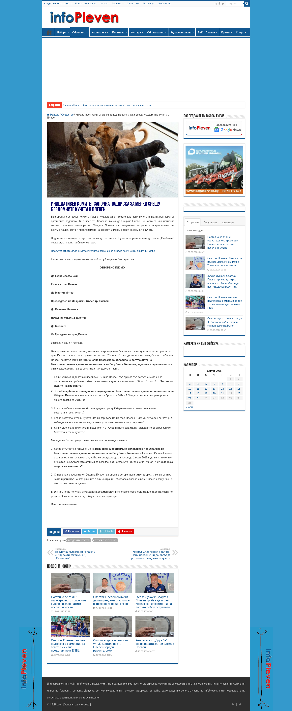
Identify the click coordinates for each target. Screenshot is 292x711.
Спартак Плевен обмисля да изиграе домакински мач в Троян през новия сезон (107, 104)
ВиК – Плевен (206, 32)
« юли (189, 407)
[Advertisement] (146, 68)
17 (189, 393)
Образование (155, 32)
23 (238, 393)
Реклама (116, 3)
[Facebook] (219, 3)
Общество (78, 32)
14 (222, 388)
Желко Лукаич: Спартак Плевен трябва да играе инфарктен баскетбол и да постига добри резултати (153, 602)
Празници (148, 3)
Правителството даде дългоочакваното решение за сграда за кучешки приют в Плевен (103, 250)
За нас (104, 3)
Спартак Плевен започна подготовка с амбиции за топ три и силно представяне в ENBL (68, 645)
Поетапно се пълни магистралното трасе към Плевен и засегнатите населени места (68, 602)
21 (222, 393)
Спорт (240, 32)
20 (214, 393)
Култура (136, 32)
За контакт (133, 3)
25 (197, 398)
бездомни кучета (78, 540)
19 (206, 393)
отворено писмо (105, 540)
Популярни (210, 222)
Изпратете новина (85, 3)
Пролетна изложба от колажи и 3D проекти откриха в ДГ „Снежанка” (75, 554)
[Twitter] (223, 3)
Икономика (99, 32)
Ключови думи (195, 230)
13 (214, 388)
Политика (118, 32)
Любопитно (164, 3)
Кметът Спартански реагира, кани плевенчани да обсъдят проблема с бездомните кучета (150, 554)
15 (230, 388)
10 (189, 388)
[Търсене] (247, 4)
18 (197, 393)
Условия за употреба (76, 704)
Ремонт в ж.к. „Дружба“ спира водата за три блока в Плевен (154, 644)
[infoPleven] (83, 16)
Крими (225, 32)
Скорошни (193, 222)
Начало (49, 32)
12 (206, 388)
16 (238, 388)
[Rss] (215, 3)
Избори (61, 32)
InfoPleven (56, 704)
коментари (228, 222)
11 (198, 388)
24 (189, 398)
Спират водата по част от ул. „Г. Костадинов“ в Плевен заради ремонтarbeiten (110, 645)
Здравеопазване (180, 32)
